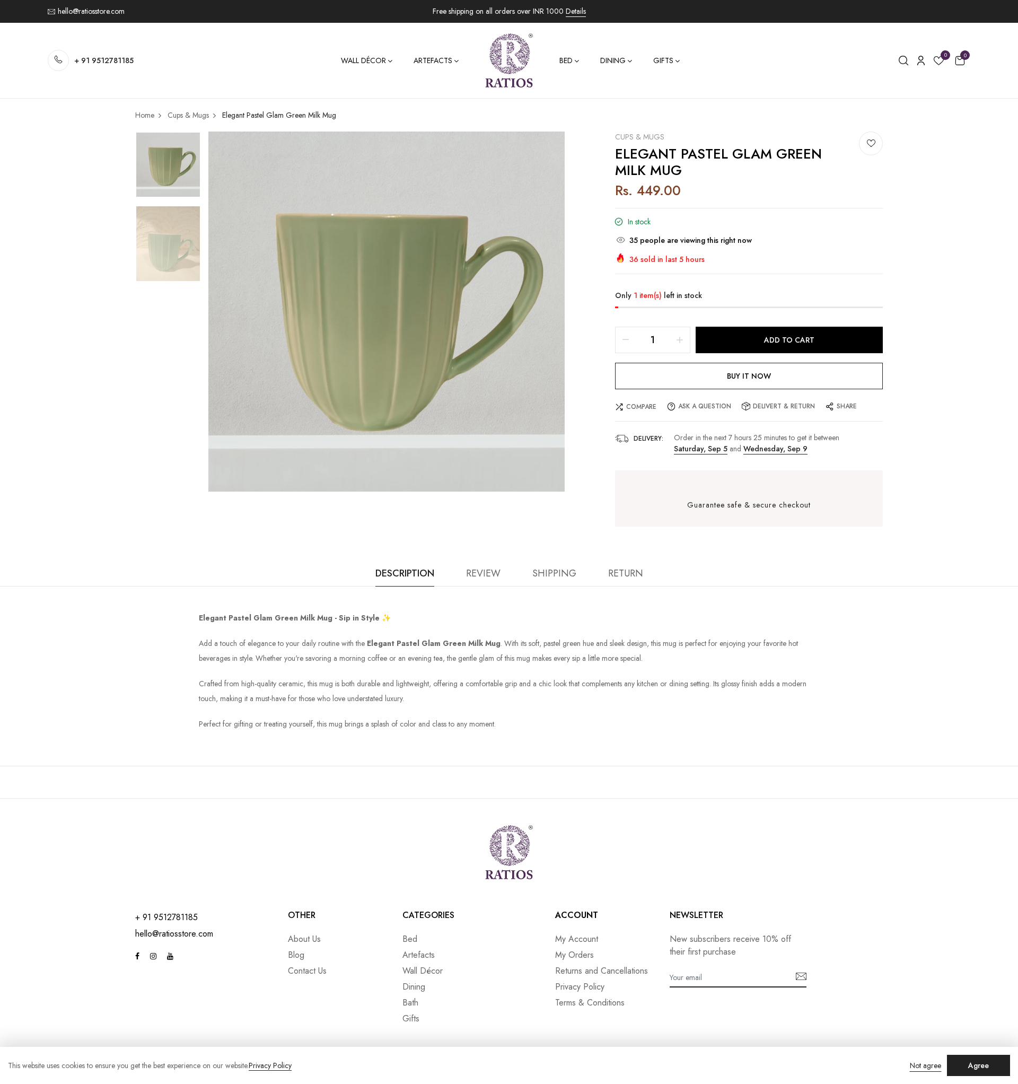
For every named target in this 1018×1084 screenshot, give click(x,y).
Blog (296, 955)
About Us (304, 939)
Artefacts (433, 60)
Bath (410, 1002)
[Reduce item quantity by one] (626, 340)
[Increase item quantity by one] (680, 340)
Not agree (925, 1065)
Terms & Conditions (590, 1002)
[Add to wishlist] (871, 143)
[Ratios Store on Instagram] (153, 956)
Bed (566, 60)
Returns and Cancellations (601, 971)
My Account (576, 939)
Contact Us (307, 971)
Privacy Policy (579, 987)
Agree (978, 1065)
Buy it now (749, 376)
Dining (613, 60)
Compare (641, 407)
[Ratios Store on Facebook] (137, 956)
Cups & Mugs (639, 137)
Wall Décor (363, 60)
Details (576, 11)
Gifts (663, 60)
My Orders (574, 955)
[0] (939, 62)
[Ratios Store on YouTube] (170, 956)
